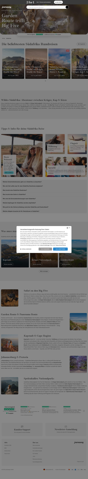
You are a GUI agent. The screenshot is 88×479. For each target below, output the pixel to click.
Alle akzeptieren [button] (60, 249)
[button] (25, 249)
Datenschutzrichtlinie (61, 245)
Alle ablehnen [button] (45, 249)
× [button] (69, 227)
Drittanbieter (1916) (25, 238)
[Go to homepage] (6, 7)
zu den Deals (58, 2)
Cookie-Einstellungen (45, 245)
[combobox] (67, 228)
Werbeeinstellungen (47, 243)
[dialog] (44, 239)
